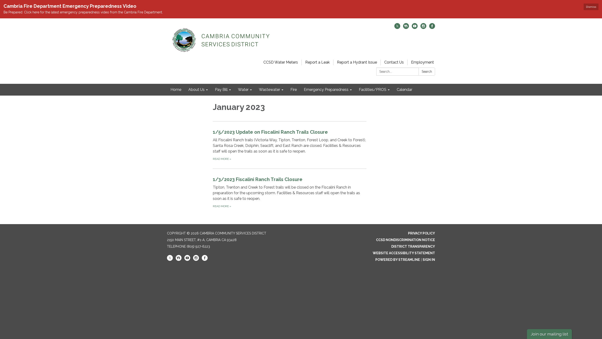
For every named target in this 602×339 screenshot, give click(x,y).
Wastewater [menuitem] (269, 89)
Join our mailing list (549, 333)
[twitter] (397, 27)
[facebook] (432, 27)
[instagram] (423, 27)
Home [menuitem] (175, 89)
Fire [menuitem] (293, 89)
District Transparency (413, 246)
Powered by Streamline (397, 260)
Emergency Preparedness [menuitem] (326, 89)
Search (427, 71)
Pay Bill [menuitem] (221, 89)
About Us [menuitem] (196, 89)
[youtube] (415, 27)
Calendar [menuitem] (404, 89)
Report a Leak (317, 62)
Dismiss (591, 6)
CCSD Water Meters (280, 62)
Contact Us (394, 62)
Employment (422, 62)
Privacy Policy (421, 233)
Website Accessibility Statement (404, 253)
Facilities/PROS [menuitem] (372, 89)
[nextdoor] (406, 27)
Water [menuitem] (243, 89)
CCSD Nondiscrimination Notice (405, 240)
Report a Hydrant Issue (357, 62)
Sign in (429, 260)
